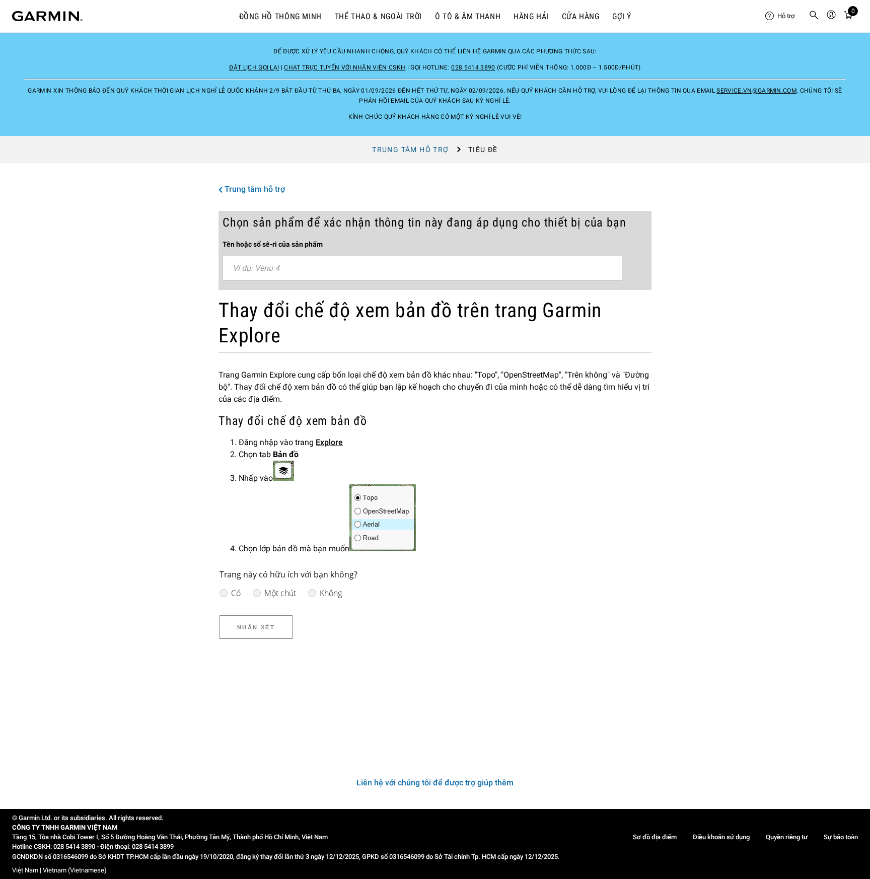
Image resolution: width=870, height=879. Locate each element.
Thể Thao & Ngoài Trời (378, 16)
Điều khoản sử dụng (721, 837)
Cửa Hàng (581, 16)
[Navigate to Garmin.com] (47, 16)
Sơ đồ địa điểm (655, 837)
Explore (329, 442)
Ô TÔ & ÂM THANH (468, 16)
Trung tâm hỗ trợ (410, 149)
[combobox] (422, 268)
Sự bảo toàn (841, 837)
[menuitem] (783, 16)
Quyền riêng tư (787, 837)
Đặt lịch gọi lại (254, 67)
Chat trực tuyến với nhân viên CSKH (344, 67)
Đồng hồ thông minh (280, 16)
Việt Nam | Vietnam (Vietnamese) (59, 870)
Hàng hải (531, 16)
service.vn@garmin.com (756, 90)
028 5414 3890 (473, 67)
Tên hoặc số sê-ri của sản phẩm (273, 244)
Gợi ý (621, 16)
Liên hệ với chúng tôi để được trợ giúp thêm (435, 782)
